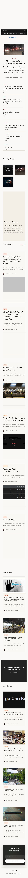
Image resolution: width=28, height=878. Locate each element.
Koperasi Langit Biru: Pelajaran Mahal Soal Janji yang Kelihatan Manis (13, 88)
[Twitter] (24, 30)
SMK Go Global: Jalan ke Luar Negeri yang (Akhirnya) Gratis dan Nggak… (12, 101)
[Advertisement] (14, 15)
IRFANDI (12, 37)
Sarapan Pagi (9, 147)
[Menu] (23, 37)
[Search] (4, 37)
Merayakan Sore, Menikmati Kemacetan (14, 62)
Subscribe (15, 861)
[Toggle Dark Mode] (20, 37)
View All (21, 245)
